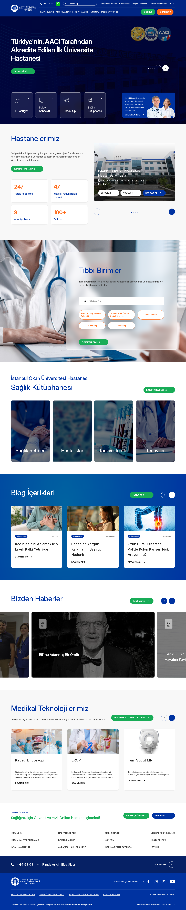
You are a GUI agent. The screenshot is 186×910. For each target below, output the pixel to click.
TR (170, 4)
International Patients (109, 4)
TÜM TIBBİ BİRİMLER (90, 342)
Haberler (143, 4)
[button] (148, 68)
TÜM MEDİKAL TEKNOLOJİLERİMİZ (129, 718)
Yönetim (109, 840)
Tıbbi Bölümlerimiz (64, 12)
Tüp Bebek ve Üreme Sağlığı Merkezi (119, 314)
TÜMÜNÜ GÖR (139, 495)
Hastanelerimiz (47, 12)
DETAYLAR (106, 193)
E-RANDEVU (165, 12)
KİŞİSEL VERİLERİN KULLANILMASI (84, 895)
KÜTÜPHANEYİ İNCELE (156, 390)
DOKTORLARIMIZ (132, 115)
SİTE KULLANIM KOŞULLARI (23, 895)
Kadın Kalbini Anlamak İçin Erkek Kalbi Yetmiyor (36, 546)
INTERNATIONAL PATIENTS (118, 847)
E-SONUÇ (148, 12)
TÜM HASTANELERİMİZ (24, 169)
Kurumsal (94, 12)
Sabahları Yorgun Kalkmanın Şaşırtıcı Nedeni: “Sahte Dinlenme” (86, 549)
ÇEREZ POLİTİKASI (111, 895)
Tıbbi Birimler (112, 833)
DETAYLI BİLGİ (20, 71)
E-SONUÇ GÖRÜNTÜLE (136, 816)
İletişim (135, 4)
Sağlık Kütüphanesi (109, 12)
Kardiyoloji (121, 326)
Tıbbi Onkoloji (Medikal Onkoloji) (91, 314)
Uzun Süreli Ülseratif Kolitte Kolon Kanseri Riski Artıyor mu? (149, 549)
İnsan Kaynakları (21, 847)
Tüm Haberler (139, 601)
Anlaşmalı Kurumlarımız (158, 4)
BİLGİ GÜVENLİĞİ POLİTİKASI (51, 895)
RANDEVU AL (151, 193)
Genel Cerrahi (151, 315)
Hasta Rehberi (124, 4)
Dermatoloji (92, 326)
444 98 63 (48, 4)
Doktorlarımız (81, 12)
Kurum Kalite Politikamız (25, 840)
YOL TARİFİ (128, 193)
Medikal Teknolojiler (162, 833)
